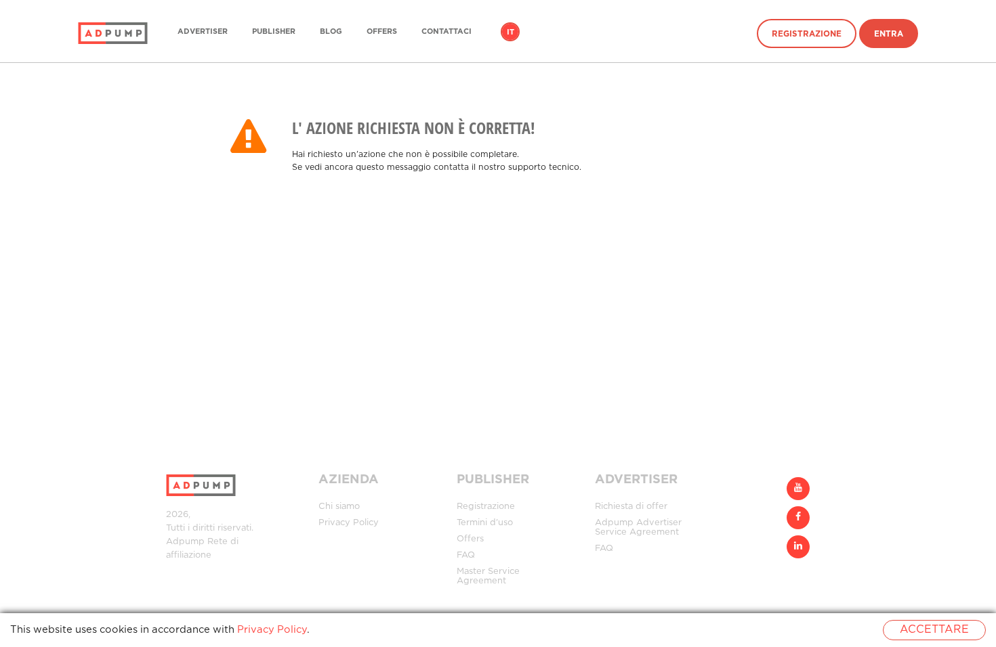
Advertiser (203, 31)
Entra (888, 34)
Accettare (934, 630)
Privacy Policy (348, 523)
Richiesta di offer (631, 506)
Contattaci (446, 31)
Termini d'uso (485, 523)
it (510, 32)
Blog (331, 31)
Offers (382, 31)
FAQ (466, 555)
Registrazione (807, 34)
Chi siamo (339, 506)
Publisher (273, 31)
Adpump (185, 541)
